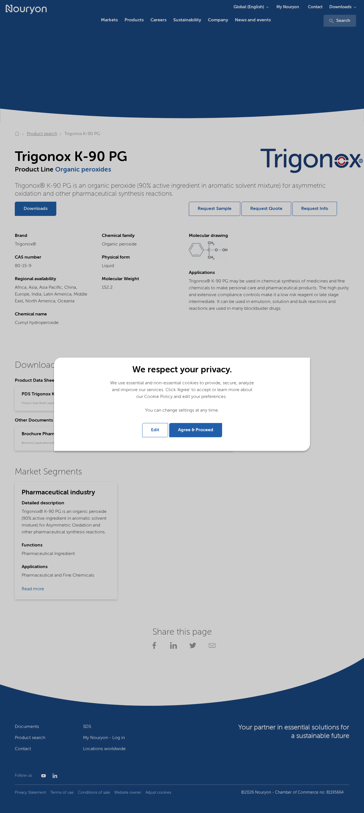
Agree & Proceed (195, 430)
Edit (155, 430)
